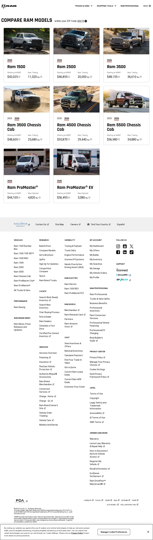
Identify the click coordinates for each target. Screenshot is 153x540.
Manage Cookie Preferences (114, 532)
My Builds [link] (94, 255)
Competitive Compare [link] (45, 270)
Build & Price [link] (45, 246)
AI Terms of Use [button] (97, 417)
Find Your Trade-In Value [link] (73, 361)
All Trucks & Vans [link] (22, 290)
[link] (8, 6)
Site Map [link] (59, 224)
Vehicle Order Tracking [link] (45, 414)
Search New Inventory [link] (45, 306)
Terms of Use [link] (96, 393)
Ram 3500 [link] (19, 272)
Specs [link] (42, 276)
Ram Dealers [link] (45, 321)
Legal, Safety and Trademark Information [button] (98, 405)
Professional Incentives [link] (96, 309)
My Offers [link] (95, 250)
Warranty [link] (94, 439)
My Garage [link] (95, 268)
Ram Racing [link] (19, 307)
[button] (84, 6)
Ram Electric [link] (70, 284)
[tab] (10, 60)
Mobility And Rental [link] (48, 425)
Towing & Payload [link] (73, 246)
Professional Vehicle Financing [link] (99, 324)
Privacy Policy (77, 533)
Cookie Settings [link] (97, 369)
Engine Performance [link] (74, 255)
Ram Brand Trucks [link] (48, 280)
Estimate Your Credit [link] (75, 387)
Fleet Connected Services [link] (97, 316)
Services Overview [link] (48, 353)
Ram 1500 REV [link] (72, 288)
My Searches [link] (96, 264)
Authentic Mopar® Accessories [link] (48, 375)
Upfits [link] (42, 259)
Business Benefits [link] (98, 303)
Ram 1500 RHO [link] (21, 258)
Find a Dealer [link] (45, 317)
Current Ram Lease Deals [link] (74, 373)
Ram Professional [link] (98, 294)
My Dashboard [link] (97, 246)
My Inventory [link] (96, 259)
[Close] (148, 532)
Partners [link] (69, 319)
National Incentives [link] (74, 351)
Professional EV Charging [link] (97, 331)
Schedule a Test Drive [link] (47, 327)
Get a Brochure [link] (46, 255)
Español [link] (121, 224)
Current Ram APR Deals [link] (73, 380)
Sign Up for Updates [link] (48, 264)
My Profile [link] (94, 277)
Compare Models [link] (47, 250)
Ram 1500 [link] (19, 263)
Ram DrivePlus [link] (98, 482)
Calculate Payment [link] (74, 355)
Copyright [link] (94, 398)
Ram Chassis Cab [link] (22, 276)
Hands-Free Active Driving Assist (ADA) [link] (74, 265)
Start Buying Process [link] (49, 312)
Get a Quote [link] (70, 367)
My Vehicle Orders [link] (98, 273)
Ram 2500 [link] (19, 267)
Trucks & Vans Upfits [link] (100, 299)
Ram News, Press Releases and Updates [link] (22, 327)
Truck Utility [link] (70, 250)
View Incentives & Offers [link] (73, 345)
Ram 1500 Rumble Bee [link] (22, 247)
